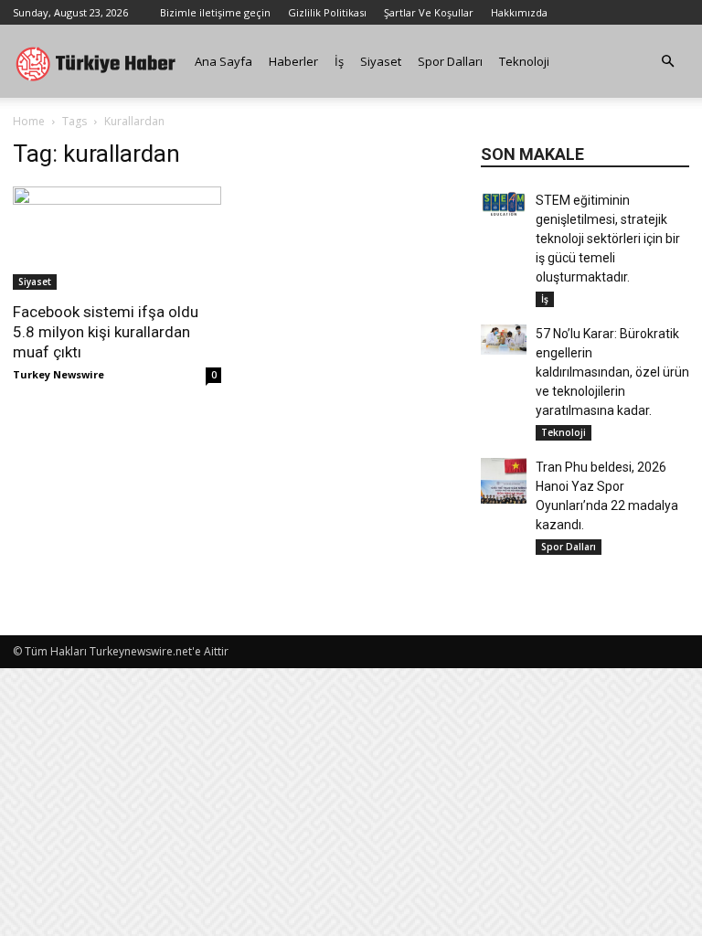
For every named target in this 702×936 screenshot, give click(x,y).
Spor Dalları (450, 61)
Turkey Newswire (58, 374)
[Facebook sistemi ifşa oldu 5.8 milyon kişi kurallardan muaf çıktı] (117, 238)
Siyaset (380, 61)
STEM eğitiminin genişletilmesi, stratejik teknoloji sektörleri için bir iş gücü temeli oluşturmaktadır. (608, 238)
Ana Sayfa (223, 61)
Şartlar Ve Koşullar (428, 12)
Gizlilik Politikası (327, 12)
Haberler (293, 61)
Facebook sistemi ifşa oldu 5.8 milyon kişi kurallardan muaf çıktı (105, 332)
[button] (667, 61)
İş (339, 61)
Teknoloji (524, 61)
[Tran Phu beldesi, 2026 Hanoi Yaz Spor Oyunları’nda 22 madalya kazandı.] (503, 481)
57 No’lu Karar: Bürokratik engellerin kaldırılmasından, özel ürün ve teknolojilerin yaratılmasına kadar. (612, 372)
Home (29, 121)
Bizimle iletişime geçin (215, 12)
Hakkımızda (519, 12)
